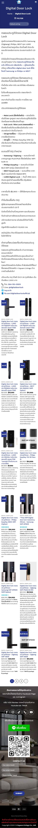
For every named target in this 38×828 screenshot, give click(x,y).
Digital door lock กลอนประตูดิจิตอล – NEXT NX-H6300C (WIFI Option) (28, 387)
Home (9, 13)
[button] (2, 2)
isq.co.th (7, 290)
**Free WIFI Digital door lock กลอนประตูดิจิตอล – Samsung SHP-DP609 (27, 521)
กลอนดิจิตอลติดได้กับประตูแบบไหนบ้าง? (17, 256)
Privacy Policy (23, 816)
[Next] (26, 681)
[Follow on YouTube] (31, 712)
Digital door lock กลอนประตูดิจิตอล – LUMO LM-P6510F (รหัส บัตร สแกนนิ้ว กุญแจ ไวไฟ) (28, 324)
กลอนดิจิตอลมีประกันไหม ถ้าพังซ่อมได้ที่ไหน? (19, 265)
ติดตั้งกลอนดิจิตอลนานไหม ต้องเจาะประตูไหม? (17, 260)
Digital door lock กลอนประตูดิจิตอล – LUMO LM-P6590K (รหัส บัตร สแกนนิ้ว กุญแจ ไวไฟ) (9, 387)
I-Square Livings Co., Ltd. (26, 825)
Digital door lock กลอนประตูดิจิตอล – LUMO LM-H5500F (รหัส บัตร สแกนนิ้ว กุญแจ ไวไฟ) (9, 324)
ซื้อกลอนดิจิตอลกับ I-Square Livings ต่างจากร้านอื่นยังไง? (18, 270)
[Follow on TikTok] (19, 712)
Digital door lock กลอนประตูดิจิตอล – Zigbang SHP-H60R (28, 654)
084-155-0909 (14, 284)
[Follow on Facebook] (7, 712)
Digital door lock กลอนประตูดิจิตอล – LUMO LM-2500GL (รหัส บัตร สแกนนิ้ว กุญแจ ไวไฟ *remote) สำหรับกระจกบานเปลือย (9, 458)
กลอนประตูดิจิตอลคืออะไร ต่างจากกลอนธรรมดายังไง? (17, 251)
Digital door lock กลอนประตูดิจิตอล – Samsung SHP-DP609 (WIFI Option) (9, 589)
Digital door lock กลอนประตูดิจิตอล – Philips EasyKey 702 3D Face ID (28, 456)
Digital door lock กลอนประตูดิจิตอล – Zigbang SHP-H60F (9, 654)
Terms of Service (15, 816)
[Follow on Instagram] (13, 712)
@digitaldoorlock (16, 287)
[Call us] (25, 712)
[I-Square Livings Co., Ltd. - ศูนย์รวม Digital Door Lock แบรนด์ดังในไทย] (19, 2)
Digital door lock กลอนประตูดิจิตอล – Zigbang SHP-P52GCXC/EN (28, 588)
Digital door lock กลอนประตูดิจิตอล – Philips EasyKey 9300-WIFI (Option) (9, 521)
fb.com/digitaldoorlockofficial (17, 293)
